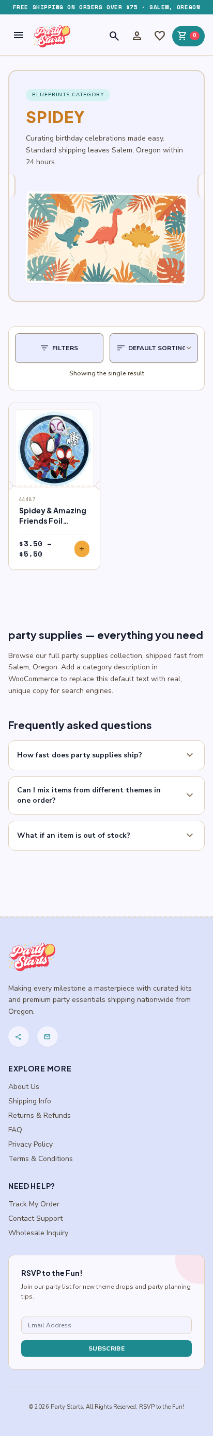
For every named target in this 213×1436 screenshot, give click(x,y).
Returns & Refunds (39, 1115)
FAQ (15, 1130)
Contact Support (35, 1218)
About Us (23, 1087)
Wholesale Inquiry (38, 1233)
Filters (59, 348)
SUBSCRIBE (106, 1348)
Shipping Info (29, 1101)
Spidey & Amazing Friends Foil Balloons (52, 520)
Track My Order (33, 1204)
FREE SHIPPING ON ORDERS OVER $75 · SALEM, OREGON (106, 7)
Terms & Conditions (40, 1159)
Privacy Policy (30, 1144)
